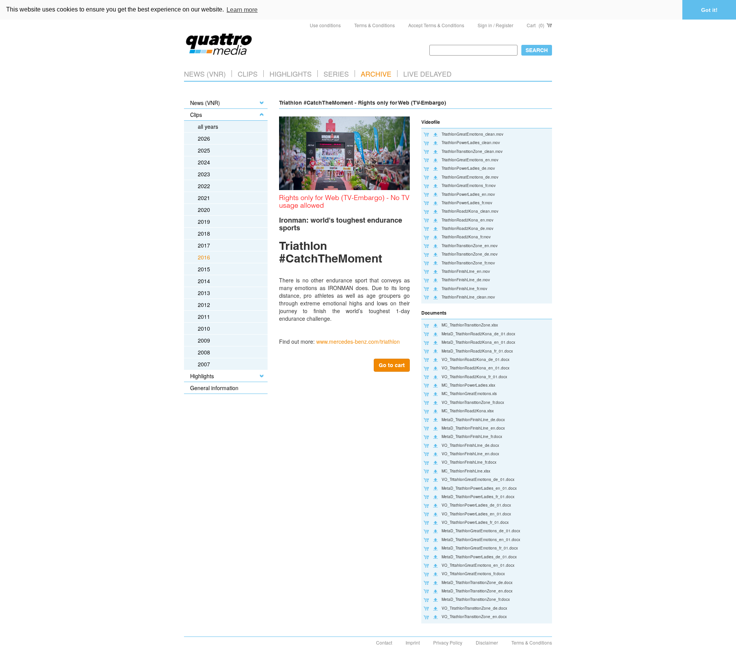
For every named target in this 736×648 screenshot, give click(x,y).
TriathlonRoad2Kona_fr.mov (466, 237)
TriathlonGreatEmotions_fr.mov (469, 185)
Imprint (413, 642)
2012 (204, 304)
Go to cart (392, 365)
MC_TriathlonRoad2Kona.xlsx (468, 410)
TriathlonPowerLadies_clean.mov (471, 142)
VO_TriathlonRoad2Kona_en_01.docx (475, 368)
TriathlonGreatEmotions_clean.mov (472, 134)
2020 (204, 209)
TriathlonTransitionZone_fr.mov (468, 263)
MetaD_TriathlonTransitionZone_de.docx (477, 582)
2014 (204, 281)
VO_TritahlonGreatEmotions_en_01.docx (478, 565)
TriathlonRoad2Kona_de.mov (467, 228)
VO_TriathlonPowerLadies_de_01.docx (476, 505)
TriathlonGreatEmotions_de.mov (470, 177)
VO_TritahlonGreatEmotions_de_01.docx (478, 479)
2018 (204, 233)
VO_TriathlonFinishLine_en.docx (470, 453)
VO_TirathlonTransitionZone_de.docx (474, 608)
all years (208, 126)
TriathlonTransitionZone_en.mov (470, 245)
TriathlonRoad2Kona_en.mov (467, 220)
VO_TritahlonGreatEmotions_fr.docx (473, 573)
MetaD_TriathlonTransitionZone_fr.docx (476, 599)
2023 (204, 174)
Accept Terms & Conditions (436, 25)
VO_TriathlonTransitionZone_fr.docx (473, 402)
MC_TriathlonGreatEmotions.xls (469, 393)
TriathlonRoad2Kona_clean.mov (470, 211)
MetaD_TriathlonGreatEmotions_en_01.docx (481, 539)
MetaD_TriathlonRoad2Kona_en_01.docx (478, 342)
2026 (204, 138)
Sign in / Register (495, 25)
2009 (204, 340)
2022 (204, 186)
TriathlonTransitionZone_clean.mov (472, 151)
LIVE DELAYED (427, 73)
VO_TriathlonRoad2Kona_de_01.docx (475, 359)
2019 (204, 221)
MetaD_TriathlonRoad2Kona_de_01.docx (478, 333)
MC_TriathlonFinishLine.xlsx (466, 471)
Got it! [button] (709, 10)
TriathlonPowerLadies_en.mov (468, 194)
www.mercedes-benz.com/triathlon (358, 341)
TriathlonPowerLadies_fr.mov (467, 202)
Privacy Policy (447, 642)
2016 (204, 257)
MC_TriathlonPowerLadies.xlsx (468, 385)
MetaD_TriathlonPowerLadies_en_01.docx (479, 488)
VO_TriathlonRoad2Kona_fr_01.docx (474, 376)
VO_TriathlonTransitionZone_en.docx (474, 616)
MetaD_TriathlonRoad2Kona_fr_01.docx (477, 351)
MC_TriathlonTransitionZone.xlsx (470, 325)
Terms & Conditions (374, 25)
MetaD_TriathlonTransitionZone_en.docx (477, 591)
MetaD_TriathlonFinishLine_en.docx (473, 428)
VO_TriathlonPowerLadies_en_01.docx (476, 514)
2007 (204, 364)
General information (214, 388)
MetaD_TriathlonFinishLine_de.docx (473, 419)
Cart (535, 25)
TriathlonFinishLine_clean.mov (468, 297)
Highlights (202, 376)
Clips (248, 73)
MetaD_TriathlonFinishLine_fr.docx (472, 436)
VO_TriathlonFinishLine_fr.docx (469, 462)
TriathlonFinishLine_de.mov (466, 279)
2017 (204, 245)
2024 (204, 162)
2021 (204, 198)
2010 (204, 328)
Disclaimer (487, 642)
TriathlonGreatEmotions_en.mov (470, 159)
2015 (204, 269)
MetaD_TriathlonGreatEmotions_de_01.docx (481, 530)
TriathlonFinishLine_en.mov (466, 271)
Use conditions (325, 25)
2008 (204, 352)
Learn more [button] (242, 10)
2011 (204, 316)
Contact (384, 642)
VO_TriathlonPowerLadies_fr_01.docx (475, 522)
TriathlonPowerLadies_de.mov (468, 168)
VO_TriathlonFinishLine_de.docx (470, 445)
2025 (204, 150)
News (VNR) (205, 73)
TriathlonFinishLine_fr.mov (464, 288)
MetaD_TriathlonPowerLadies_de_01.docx (479, 556)
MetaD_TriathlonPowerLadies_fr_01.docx (478, 496)
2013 (204, 293)
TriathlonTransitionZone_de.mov (470, 254)
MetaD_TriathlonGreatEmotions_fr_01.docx (480, 548)
